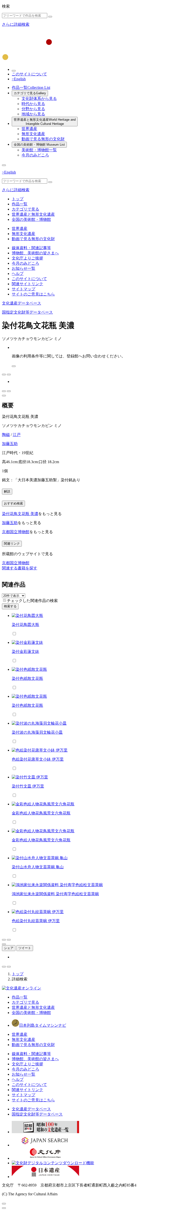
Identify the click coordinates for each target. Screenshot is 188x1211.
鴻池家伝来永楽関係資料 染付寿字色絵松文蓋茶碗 (55, 894)
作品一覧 (31, 87)
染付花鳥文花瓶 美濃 (20, 514)
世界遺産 (29, 129)
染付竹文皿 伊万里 (28, 786)
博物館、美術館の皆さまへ (35, 253)
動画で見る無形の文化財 (43, 139)
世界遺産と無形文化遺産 (45, 122)
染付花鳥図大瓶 (25, 625)
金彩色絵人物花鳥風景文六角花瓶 (41, 813)
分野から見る (33, 109)
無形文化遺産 (33, 134)
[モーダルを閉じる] (4, 1203)
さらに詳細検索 (15, 24)
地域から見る (33, 114)
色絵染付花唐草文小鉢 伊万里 (38, 759)
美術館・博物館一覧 (39, 150)
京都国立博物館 (15, 532)
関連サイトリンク (27, 284)
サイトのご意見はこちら (33, 294)
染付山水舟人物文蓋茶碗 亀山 (38, 867)
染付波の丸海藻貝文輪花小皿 (37, 732)
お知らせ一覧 (23, 268)
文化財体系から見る (39, 98)
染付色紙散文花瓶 (27, 678)
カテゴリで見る (30, 93)
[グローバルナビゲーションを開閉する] (4, 165)
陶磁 (6, 435)
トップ (18, 199)
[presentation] (4, 600)
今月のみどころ (35, 155)
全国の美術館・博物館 (39, 144)
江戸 (17, 435)
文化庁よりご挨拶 (27, 258)
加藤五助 (10, 444)
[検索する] (50, 16)
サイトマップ (23, 289)
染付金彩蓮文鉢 (25, 651)
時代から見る (33, 104)
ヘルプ (18, 273)
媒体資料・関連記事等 (31, 248)
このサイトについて (29, 74)
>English (19, 79)
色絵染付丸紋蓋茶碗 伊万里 (36, 921)
